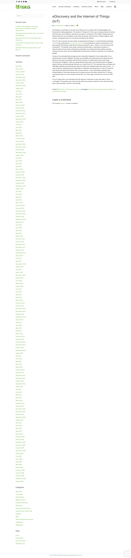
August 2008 (19, 481)
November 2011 (20, 378)
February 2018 (20, 239)
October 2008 (20, 476)
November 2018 (20, 214)
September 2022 (21, 85)
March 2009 (19, 467)
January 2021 (20, 141)
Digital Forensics (21, 500)
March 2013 (19, 333)
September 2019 (21, 186)
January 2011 (20, 406)
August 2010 (19, 420)
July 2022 (18, 91)
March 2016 (19, 272)
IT (53, 43)
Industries (76, 6)
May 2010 (19, 428)
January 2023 (20, 74)
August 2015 (19, 278)
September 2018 (21, 219)
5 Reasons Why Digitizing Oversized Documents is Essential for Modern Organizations (27, 28)
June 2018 (19, 228)
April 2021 (19, 133)
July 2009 (18, 456)
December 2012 (20, 342)
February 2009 (20, 470)
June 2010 (19, 425)
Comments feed (20, 541)
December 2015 (20, 275)
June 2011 (19, 392)
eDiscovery (19, 505)
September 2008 (21, 478)
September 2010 (21, 417)
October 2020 (20, 149)
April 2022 (19, 99)
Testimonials (19, 522)
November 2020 (20, 147)
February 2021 (20, 138)
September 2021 (21, 119)
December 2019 (20, 177)
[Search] (114, 7)
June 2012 (19, 358)
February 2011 (20, 403)
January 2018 (20, 241)
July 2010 (18, 423)
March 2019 (19, 202)
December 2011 (20, 375)
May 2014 (19, 294)
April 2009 (19, 464)
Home (54, 6)
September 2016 (21, 264)
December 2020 (20, 144)
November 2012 (20, 345)
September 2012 (21, 350)
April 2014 (19, 297)
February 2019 (20, 205)
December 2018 (20, 211)
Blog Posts (19, 491)
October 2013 (20, 314)
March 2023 (19, 69)
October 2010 (20, 414)
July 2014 (18, 289)
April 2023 (19, 66)
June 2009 (19, 459)
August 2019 (19, 188)
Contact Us (112, 1)
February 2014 (20, 303)
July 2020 (18, 158)
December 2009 (20, 442)
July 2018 (18, 225)
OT (95, 41)
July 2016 (18, 269)
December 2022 (20, 77)
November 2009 (20, 445)
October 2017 (20, 250)
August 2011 (19, 386)
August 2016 (19, 267)
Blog (102, 6)
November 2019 (20, 180)
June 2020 (19, 161)
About (96, 6)
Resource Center (87, 6)
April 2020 (19, 166)
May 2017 (19, 261)
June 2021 (19, 127)
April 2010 (19, 431)
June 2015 (19, 280)
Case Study (19, 494)
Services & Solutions (64, 6)
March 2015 (19, 283)
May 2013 (19, 328)
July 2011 (18, 389)
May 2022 (19, 97)
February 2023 (20, 71)
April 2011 (19, 397)
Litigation (18, 514)
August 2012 (19, 353)
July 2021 (18, 124)
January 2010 (20, 439)
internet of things (108, 89)
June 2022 (19, 94)
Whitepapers (19, 525)
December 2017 (20, 244)
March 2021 (19, 136)
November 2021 (20, 113)
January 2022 (20, 108)
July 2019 (18, 191)
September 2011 (21, 384)
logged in (63, 103)
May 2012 (19, 361)
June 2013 (19, 325)
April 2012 (19, 364)
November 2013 (20, 311)
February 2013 (20, 336)
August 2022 (19, 88)
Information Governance (23, 508)
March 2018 (19, 236)
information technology (95, 89)
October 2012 (20, 347)
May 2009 (19, 462)
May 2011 (19, 395)
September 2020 (21, 152)
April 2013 (19, 331)
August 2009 (19, 453)
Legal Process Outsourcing (24, 511)
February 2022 (20, 105)
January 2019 (20, 208)
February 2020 (20, 172)
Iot (114, 89)
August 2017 (19, 255)
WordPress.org (20, 543)
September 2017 (21, 253)
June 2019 (19, 194)
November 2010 (20, 411)
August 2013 (19, 319)
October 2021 (20, 116)
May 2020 (19, 163)
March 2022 (19, 102)
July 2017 (18, 258)
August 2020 (19, 155)
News (17, 516)
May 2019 (19, 197)
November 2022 (20, 80)
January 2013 (20, 339)
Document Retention (22, 502)
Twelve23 (79, 555)
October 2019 (20, 183)
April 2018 (19, 233)
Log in (17, 535)
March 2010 (19, 434)
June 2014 (19, 292)
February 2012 (20, 370)
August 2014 (19, 286)
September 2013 (21, 317)
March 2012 (19, 367)
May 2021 (19, 130)
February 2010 (20, 437)
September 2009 (21, 450)
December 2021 (20, 110)
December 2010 (20, 409)
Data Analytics (20, 497)
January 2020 (20, 175)
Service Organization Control (24, 519)
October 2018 (20, 216)
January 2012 (20, 372)
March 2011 (19, 400)
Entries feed (19, 538)
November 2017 (20, 247)
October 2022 (20, 83)
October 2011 (20, 381)
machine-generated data (76, 43)
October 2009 (20, 448)
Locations (109, 6)
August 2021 (19, 122)
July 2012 (18, 356)
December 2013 (20, 308)
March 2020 (19, 169)
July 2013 (18, 322)
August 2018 (19, 222)
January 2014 (20, 306)
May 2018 (19, 230)
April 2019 (19, 200)
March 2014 (19, 300)
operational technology (59, 91)
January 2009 (20, 473)
